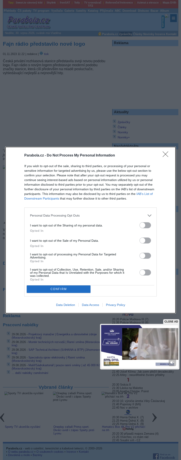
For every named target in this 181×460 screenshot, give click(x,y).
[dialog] (90, 230)
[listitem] (90, 215)
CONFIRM (59, 289)
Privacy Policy (115, 305)
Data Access (90, 305)
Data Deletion (65, 305)
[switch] (145, 225)
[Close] (167, 155)
